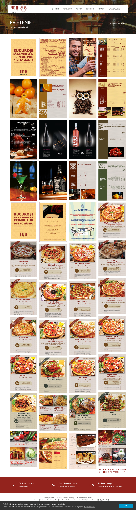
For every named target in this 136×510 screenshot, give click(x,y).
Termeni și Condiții (33, 500)
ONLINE (72, 486)
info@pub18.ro (23, 486)
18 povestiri (67, 9)
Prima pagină (114, 23)
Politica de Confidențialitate (49, 500)
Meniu (57, 9)
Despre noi (90, 9)
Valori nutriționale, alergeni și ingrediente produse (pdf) (112, 470)
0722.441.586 (63, 486)
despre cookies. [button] (89, 507)
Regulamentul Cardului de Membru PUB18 (72, 500)
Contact (100, 9)
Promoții (79, 9)
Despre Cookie (92, 500)
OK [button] (126, 506)
